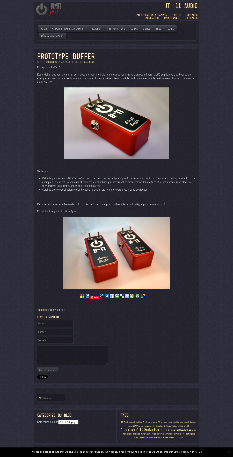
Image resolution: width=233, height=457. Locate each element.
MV (155, 438)
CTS (182, 434)
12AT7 (135, 426)
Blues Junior (138, 438)
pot (169, 426)
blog (86, 62)
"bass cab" (129, 429)
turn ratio (177, 434)
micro (173, 430)
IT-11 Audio (191, 430)
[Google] (132, 297)
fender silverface (158, 434)
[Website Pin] (82, 297)
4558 (151, 438)
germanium (172, 422)
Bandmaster (128, 422)
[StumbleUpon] (137, 297)
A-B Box (180, 438)
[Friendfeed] (112, 297)
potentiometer (127, 434)
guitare (183, 426)
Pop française (190, 434)
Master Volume (146, 434)
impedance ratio (149, 426)
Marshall (159, 438)
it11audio (52, 62)
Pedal (92, 62)
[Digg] (127, 297)
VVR (159, 422)
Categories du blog (47, 422)
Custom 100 (176, 426)
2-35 (166, 426)
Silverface (159, 426)
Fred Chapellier (181, 430)
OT (188, 426)
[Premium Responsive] (142, 297)
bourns (130, 426)
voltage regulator (151, 422)
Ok (200, 451)
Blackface (136, 434)
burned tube (169, 434)
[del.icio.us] (122, 297)
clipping (164, 422)
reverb (141, 426)
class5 (165, 438)
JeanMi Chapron (189, 422)
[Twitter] (101, 297)
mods (165, 429)
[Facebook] (87, 297)
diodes (145, 438)
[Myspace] (107, 297)
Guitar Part (152, 429)
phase (135, 422)
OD (141, 429)
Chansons (179, 422)
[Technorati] (117, 297)
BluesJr (171, 438)
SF (176, 438)
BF (122, 422)
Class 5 (141, 422)
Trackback (43, 309)
